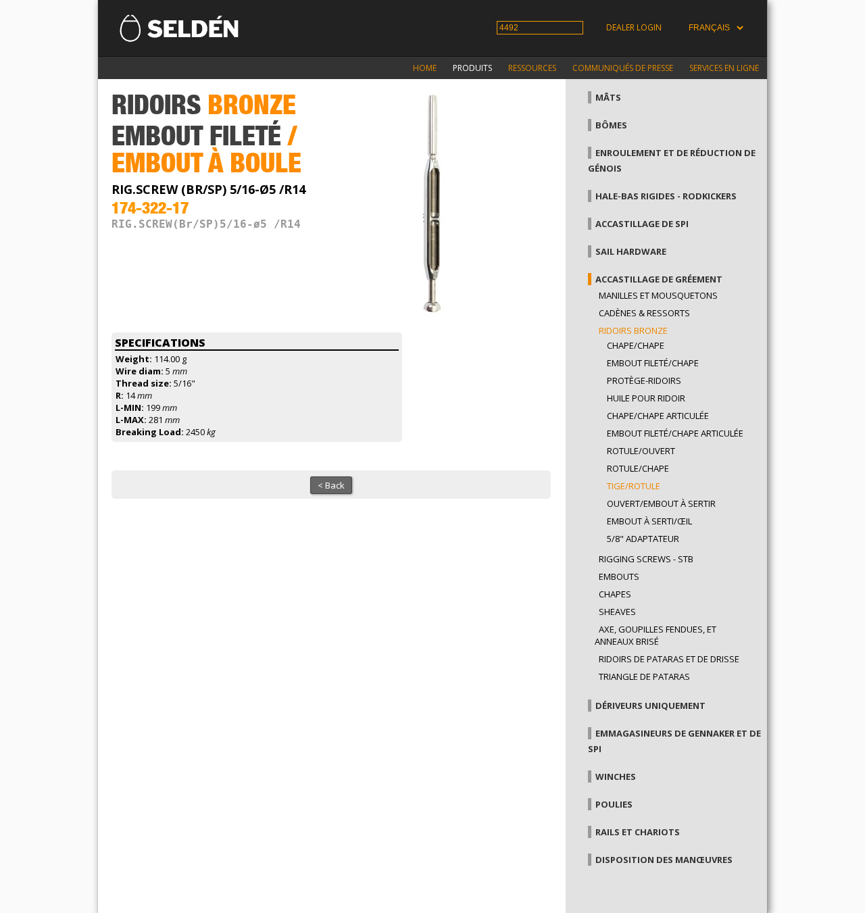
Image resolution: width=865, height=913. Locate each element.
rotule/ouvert (641, 451)
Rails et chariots (637, 832)
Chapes (615, 594)
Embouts (619, 576)
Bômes (611, 125)
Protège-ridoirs (644, 380)
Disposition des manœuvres (664, 860)
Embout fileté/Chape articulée (675, 433)
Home (425, 68)
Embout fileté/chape (653, 363)
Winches (615, 776)
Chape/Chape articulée (658, 416)
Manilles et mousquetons (658, 295)
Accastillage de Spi (642, 224)
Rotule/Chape (638, 468)
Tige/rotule (633, 486)
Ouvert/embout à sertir (661, 503)
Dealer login (634, 27)
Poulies (614, 804)
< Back (331, 485)
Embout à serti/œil (649, 521)
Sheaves (617, 612)
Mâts (608, 97)
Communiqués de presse (622, 68)
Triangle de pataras (644, 676)
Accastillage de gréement (658, 279)
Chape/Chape (635, 345)
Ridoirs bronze (633, 330)
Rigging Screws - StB (646, 559)
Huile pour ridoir (646, 398)
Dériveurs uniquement (650, 705)
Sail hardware (630, 251)
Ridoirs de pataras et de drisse (669, 659)
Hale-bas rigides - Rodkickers (666, 196)
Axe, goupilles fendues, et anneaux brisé (655, 635)
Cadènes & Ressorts (644, 313)
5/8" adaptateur (643, 539)
